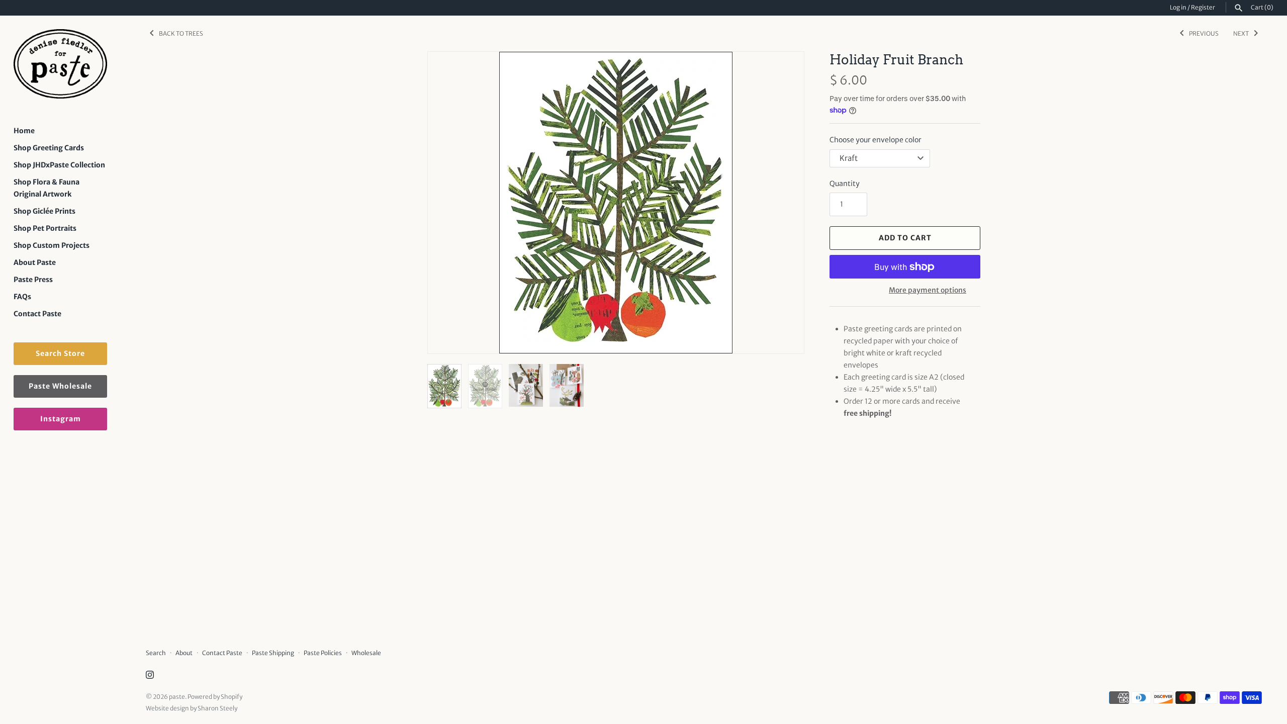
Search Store (60, 353)
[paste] (60, 64)
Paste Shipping (273, 653)
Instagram (60, 418)
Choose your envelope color (876, 139)
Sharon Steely (217, 708)
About (184, 653)
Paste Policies (323, 653)
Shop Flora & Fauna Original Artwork (46, 188)
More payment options (927, 290)
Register (1203, 7)
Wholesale (366, 653)
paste (177, 696)
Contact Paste (37, 313)
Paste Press (33, 279)
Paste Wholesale (60, 386)
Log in (1178, 7)
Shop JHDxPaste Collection (59, 164)
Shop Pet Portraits (45, 228)
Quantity (845, 183)
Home (24, 130)
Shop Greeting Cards (49, 147)
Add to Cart (905, 237)
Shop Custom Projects (51, 245)
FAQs (22, 296)
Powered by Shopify (215, 696)
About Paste (35, 262)
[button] (783, 203)
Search (156, 653)
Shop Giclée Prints (44, 211)
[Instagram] (150, 676)
